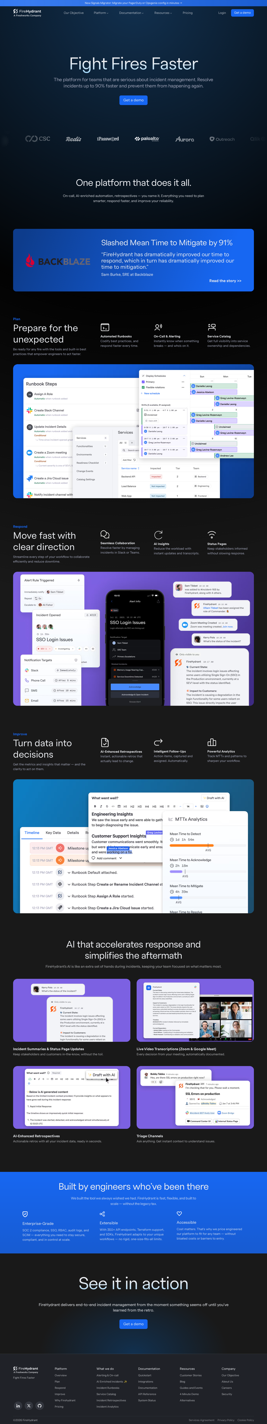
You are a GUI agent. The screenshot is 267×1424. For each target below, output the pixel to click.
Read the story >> (225, 281)
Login (222, 12)
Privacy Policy (226, 1420)
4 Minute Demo (189, 1394)
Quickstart (144, 1375)
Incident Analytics (108, 1406)
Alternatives (187, 1400)
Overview (61, 1375)
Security (227, 1394)
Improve (60, 1394)
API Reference (147, 1394)
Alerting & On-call (107, 1375)
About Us (227, 1381)
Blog (182, 1381)
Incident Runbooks (108, 1388)
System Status (147, 1400)
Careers (227, 1388)
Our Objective (74, 12)
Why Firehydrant (65, 1400)
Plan (57, 1381)
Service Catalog (106, 1394)
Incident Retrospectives (111, 1400)
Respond (60, 1388)
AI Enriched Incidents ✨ (112, 1381)
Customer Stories (191, 1375)
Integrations (145, 1381)
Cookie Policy (245, 1420)
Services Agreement (201, 1420)
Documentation (147, 1388)
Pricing (188, 12)
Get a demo (242, 12)
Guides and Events (191, 1388)
